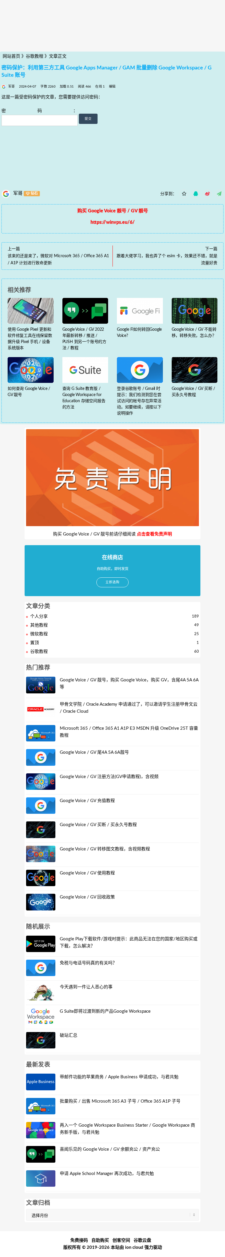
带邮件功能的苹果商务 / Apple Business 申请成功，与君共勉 (119, 1077)
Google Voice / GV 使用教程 (87, 873)
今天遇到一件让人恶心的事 (86, 987)
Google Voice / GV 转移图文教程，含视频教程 (105, 849)
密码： (39, 111)
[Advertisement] (112, 39)
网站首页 (11, 56)
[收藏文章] (184, 194)
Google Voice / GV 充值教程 (87, 801)
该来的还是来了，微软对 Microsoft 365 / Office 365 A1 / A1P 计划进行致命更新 (58, 259)
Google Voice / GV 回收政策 (87, 897)
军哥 (18, 193)
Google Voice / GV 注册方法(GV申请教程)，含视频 (109, 777)
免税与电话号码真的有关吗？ (88, 963)
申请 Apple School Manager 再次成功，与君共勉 (107, 1173)
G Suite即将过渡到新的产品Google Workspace (105, 1011)
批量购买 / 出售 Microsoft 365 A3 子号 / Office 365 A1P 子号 (120, 1101)
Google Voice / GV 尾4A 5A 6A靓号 (94, 752)
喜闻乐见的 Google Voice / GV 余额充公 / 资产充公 (110, 1149)
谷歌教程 (34, 56)
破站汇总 (68, 1035)
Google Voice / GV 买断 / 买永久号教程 (98, 825)
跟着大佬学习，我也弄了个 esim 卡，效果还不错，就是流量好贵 (167, 259)
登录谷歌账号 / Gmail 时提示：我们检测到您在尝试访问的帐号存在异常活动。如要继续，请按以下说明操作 (139, 401)
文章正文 (58, 56)
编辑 (112, 86)
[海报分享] (219, 194)
